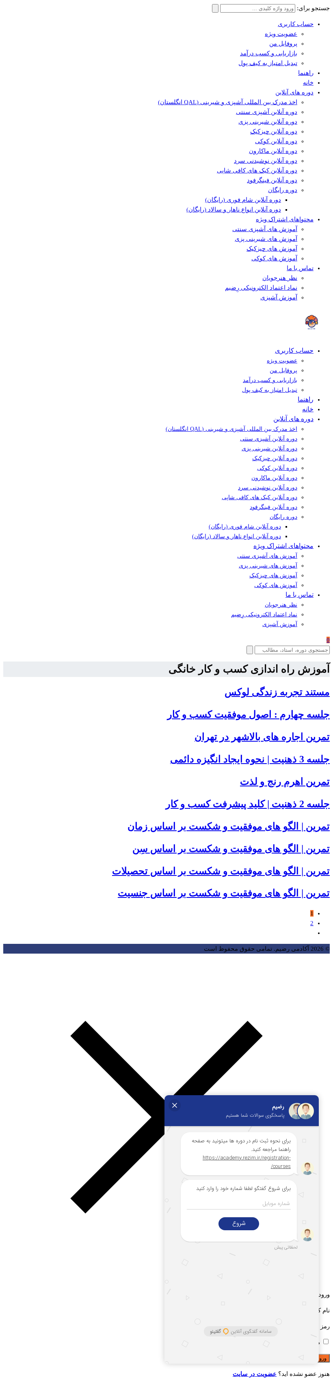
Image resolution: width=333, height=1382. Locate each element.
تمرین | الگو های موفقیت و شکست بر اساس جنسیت (224, 893)
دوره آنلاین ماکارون (273, 151)
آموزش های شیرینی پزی (266, 239)
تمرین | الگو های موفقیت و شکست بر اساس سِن (231, 848)
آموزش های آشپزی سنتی (264, 229)
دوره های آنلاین (294, 92)
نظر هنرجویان (279, 278)
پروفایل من (283, 43)
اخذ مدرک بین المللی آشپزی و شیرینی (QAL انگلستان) (227, 102)
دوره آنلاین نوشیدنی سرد (265, 160)
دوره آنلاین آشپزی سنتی (266, 112)
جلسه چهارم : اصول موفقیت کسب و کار (248, 714)
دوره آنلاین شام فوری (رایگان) (243, 199)
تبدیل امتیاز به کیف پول (267, 63)
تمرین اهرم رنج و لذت (285, 781)
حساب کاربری (296, 24)
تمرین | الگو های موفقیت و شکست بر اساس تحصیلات (221, 871)
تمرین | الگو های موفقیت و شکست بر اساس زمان (229, 826)
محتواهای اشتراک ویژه (285, 219)
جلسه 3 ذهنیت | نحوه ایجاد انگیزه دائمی (250, 759)
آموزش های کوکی (274, 258)
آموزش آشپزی (278, 297)
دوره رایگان (282, 190)
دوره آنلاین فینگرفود (272, 180)
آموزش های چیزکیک (272, 248)
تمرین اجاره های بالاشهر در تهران (262, 736)
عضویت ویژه (281, 34)
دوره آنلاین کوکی (276, 141)
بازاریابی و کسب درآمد (268, 53)
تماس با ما (300, 268)
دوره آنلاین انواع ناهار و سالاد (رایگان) (233, 209)
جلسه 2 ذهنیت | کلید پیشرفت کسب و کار (248, 804)
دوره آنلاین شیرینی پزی (267, 121)
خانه (308, 82)
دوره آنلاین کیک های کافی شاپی (257, 170)
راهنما (306, 73)
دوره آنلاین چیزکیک (273, 131)
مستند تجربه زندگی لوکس (277, 692)
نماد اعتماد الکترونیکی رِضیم (261, 287)
